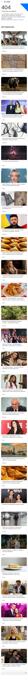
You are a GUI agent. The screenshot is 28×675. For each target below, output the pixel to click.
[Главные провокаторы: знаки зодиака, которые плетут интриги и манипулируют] (14, 591)
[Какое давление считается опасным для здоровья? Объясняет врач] (14, 133)
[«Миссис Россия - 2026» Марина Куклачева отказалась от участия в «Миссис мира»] (14, 339)
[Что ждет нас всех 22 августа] (14, 156)
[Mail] (5, 2)
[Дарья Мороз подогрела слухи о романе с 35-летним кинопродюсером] (14, 179)
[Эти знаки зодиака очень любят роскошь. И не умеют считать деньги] (14, 636)
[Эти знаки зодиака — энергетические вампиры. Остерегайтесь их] (14, 362)
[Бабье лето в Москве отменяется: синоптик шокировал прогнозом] (14, 522)
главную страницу (18, 19)
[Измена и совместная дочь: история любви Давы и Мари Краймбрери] (14, 614)
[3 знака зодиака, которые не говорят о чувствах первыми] (14, 545)
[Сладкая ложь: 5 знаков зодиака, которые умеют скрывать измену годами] (14, 659)
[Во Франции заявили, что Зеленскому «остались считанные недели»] (14, 225)
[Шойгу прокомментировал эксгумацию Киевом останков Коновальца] (14, 408)
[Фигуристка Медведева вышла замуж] (14, 499)
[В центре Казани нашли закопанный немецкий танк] (14, 202)
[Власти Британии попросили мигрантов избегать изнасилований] (14, 453)
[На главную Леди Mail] (8, 2)
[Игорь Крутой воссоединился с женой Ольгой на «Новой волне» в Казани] (14, 110)
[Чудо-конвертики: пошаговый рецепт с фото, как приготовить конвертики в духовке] (14, 248)
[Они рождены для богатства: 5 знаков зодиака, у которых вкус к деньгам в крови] (14, 270)
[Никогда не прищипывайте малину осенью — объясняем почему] (14, 316)
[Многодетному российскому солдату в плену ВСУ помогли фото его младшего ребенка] (14, 42)
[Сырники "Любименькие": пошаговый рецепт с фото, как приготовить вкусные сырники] (14, 293)
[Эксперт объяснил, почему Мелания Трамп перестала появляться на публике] (14, 385)
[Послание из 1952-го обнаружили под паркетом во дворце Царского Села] (14, 65)
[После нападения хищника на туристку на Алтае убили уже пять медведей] (14, 87)
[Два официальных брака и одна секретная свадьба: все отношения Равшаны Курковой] (14, 431)
